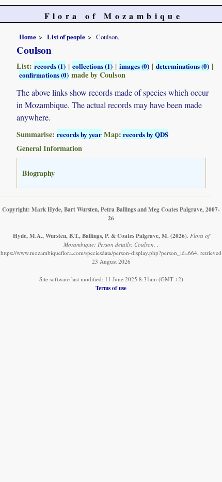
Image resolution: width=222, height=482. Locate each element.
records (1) (50, 66)
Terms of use (111, 287)
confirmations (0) (44, 75)
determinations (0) (182, 66)
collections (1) (92, 66)
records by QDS (144, 134)
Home (27, 36)
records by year (79, 134)
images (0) (134, 66)
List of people (66, 36)
